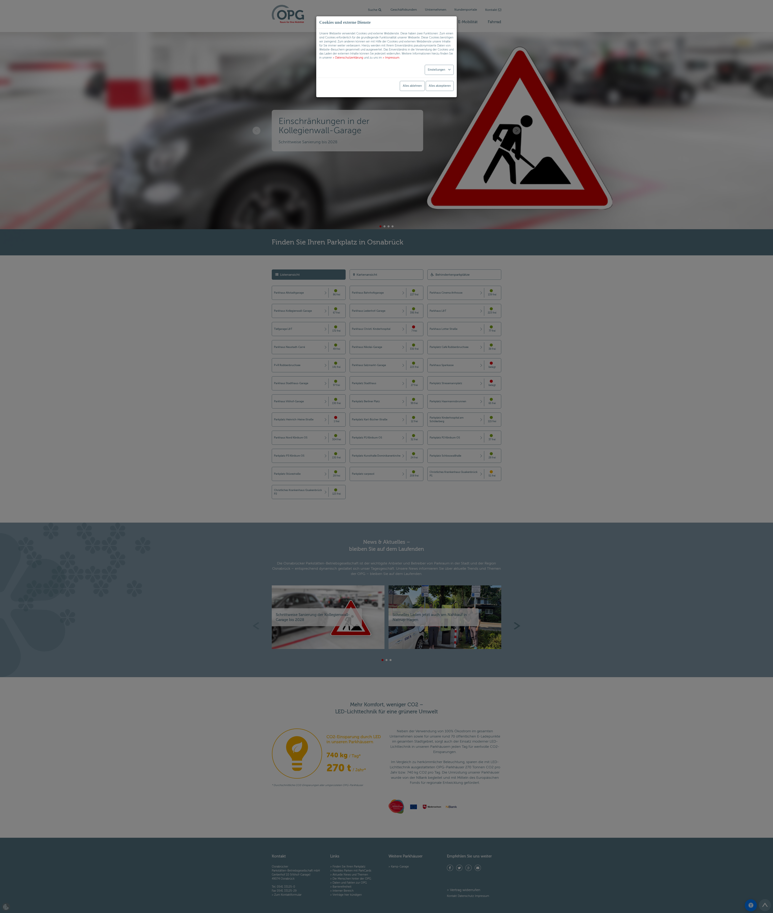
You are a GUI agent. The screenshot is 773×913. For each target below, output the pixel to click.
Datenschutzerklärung (349, 57)
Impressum (392, 57)
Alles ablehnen (412, 85)
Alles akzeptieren (440, 85)
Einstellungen (437, 69)
